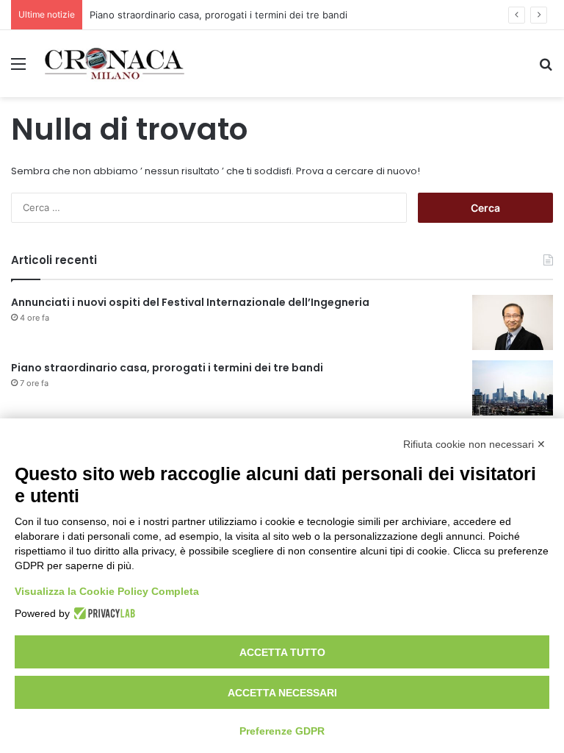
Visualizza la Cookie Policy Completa (107, 591)
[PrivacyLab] (102, 613)
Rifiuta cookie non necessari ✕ (474, 444)
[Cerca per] (545, 68)
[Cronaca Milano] (114, 63)
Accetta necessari (282, 693)
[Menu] (18, 68)
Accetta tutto (282, 652)
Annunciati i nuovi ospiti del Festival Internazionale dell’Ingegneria (190, 302)
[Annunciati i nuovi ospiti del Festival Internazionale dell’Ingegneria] (512, 322)
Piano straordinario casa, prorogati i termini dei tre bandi (218, 15)
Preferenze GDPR (282, 731)
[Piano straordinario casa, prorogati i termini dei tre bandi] (512, 387)
